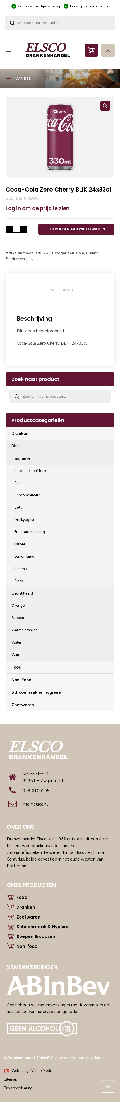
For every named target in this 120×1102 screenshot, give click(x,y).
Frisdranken (15, 259)
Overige (18, 605)
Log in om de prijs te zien (37, 208)
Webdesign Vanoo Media (32, 1070)
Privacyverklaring (18, 1088)
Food (16, 667)
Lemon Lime (24, 556)
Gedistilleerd (22, 593)
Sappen (17, 617)
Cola (80, 253)
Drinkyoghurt (25, 519)
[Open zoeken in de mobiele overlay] (60, 23)
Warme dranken (24, 630)
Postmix (21, 568)
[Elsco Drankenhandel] (59, 50)
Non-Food (21, 680)
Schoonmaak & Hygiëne (43, 927)
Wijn (15, 654)
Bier (14, 446)
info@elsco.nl (35, 804)
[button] (105, 106)
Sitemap (10, 1079)
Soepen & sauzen (35, 936)
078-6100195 (36, 791)
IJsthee (19, 544)
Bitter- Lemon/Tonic (30, 470)
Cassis (19, 482)
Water (16, 642)
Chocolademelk (27, 495)
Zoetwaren (22, 705)
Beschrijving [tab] (61, 290)
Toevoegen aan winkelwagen (76, 229)
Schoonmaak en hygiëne (36, 692)
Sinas (18, 581)
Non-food (27, 946)
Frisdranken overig (29, 532)
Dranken (93, 253)
